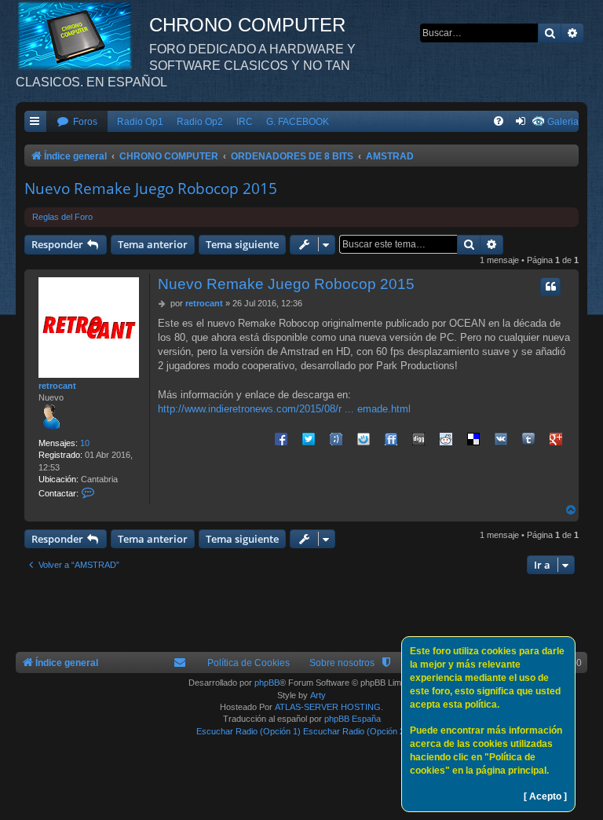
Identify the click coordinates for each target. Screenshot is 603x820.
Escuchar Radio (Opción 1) (248, 731)
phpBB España (352, 718)
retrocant (57, 385)
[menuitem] (77, 122)
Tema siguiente (242, 244)
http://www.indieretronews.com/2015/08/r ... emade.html (284, 409)
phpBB (267, 682)
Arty (318, 695)
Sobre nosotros (342, 662)
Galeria (563, 121)
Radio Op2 (200, 121)
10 (85, 443)
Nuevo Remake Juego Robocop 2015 (150, 188)
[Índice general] (82, 35)
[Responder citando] (550, 286)
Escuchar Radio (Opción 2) (355, 731)
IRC (244, 121)
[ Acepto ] (545, 796)
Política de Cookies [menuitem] (248, 662)
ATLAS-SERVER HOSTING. (329, 707)
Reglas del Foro (62, 216)
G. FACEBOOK (297, 121)
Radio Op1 (140, 121)
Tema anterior (153, 244)
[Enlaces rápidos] (35, 122)
